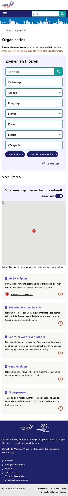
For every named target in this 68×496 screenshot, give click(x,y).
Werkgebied (14, 145)
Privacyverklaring (58, 488)
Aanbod (12, 92)
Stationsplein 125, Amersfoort (22, 294)
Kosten (12, 124)
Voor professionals (14, 476)
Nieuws (9, 468)
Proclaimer (43, 488)
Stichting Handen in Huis (24, 307)
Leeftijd (12, 113)
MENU (5, 14)
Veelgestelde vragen (15, 464)
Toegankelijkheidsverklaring (53, 492)
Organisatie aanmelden (16, 480)
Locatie (12, 134)
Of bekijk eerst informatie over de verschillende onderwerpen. (32, 50)
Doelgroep (14, 103)
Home (9, 30)
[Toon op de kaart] (8, 294)
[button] (34, 231)
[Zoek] (62, 13)
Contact (9, 460)
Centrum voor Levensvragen (27, 337)
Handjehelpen (17, 366)
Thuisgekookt (17, 392)
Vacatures (10, 472)
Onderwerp (14, 82)
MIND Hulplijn (17, 278)
